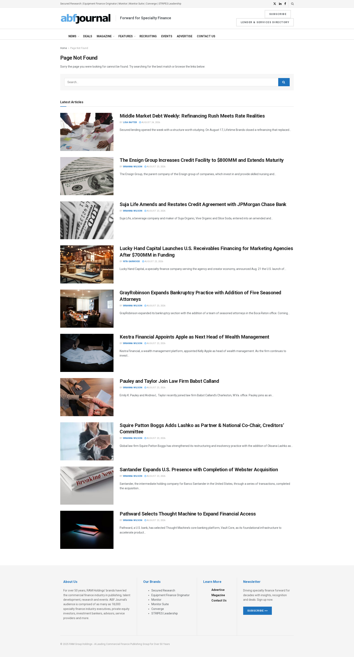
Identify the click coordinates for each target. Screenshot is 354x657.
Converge (151, 3)
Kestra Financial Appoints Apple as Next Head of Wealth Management (194, 337)
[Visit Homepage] (85, 18)
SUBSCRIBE (278, 14)
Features (125, 36)
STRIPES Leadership (170, 3)
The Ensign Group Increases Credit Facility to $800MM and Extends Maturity (202, 160)
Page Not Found (79, 48)
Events (166, 36)
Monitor (123, 3)
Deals (87, 36)
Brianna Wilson (132, 166)
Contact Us (206, 36)
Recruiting (148, 36)
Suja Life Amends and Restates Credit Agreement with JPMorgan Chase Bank (203, 204)
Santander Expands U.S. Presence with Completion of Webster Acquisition (199, 469)
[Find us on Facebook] (285, 4)
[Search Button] (292, 3)
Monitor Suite (136, 3)
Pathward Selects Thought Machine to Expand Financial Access (188, 514)
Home (63, 48)
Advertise (184, 36)
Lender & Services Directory (265, 22)
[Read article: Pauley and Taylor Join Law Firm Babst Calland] (86, 397)
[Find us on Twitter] (274, 4)
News (72, 36)
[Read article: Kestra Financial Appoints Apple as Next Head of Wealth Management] (86, 353)
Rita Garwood (131, 261)
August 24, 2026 (150, 122)
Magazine (104, 36)
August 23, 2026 (155, 166)
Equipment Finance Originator (100, 3)
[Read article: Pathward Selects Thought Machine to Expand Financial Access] (86, 530)
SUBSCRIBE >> (257, 610)
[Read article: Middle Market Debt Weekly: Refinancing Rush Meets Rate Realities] (86, 132)
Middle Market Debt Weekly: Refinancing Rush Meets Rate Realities (192, 116)
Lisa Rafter (130, 122)
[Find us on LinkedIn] (280, 4)
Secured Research (70, 3)
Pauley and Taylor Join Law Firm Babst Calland (169, 381)
